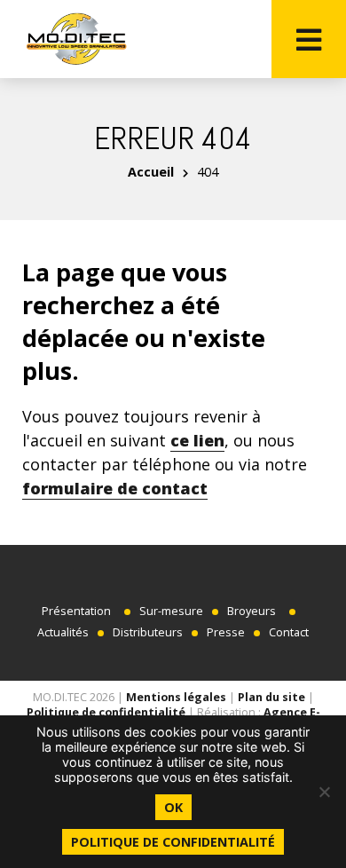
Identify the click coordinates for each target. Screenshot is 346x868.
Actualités (63, 632)
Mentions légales (176, 697)
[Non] (324, 792)
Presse (226, 632)
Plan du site (271, 697)
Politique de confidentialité (106, 712)
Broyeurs (251, 611)
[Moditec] (76, 39)
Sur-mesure (171, 611)
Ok (173, 807)
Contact (289, 632)
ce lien (197, 440)
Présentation (76, 611)
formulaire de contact (115, 488)
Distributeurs (148, 632)
